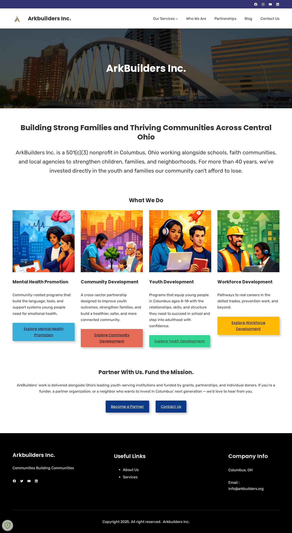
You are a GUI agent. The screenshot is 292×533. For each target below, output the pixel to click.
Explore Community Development (112, 338)
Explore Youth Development (179, 341)
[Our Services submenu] (177, 19)
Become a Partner (127, 406)
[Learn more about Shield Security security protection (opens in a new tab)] (7, 525)
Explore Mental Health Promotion (43, 332)
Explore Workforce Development (248, 325)
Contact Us (171, 406)
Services (130, 477)
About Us (131, 470)
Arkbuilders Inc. (49, 18)
